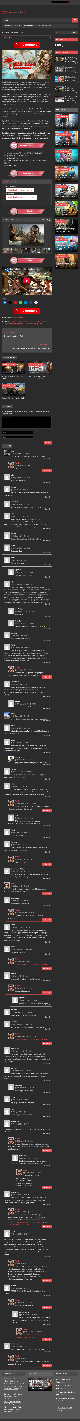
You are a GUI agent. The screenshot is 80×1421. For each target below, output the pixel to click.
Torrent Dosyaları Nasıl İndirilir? (65, 1393)
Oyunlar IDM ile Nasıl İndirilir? (65, 1399)
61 (51, 37)
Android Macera (62, 257)
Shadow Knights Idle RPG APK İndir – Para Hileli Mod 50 (30, 348)
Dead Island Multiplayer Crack (22, 321)
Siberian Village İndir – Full (13, 336)
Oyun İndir (18, 25)
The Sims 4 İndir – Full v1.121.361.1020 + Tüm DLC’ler (12, 1409)
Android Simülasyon (63, 134)
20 (77, 102)
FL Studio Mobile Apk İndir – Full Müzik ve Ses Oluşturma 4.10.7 (14, 1381)
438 (76, 82)
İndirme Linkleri (13, 182)
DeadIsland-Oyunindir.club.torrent (21, 197)
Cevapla (48, 458)
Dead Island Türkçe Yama (33, 324)
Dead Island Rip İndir (15, 324)
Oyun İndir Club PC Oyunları (64, 1409)
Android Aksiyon (62, 117)
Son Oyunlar (63, 52)
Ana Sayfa (9, 25)
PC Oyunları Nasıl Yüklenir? (63, 1381)
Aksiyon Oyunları (29, 25)
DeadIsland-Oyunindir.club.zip (20, 190)
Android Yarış (61, 187)
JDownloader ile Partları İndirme (66, 1387)
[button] (18, 250)
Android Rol (60, 222)
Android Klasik (61, 204)
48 (50, 372)
